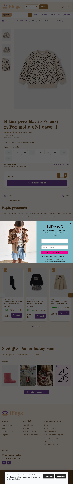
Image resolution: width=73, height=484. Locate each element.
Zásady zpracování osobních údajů (55, 261)
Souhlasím (61, 476)
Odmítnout (48, 476)
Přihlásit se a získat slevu (54, 252)
